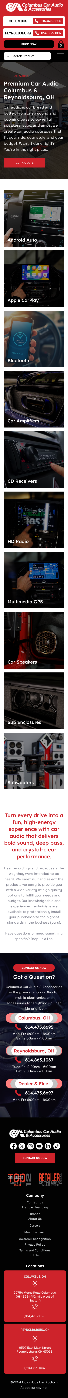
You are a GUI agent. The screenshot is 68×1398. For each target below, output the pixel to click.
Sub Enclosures (24, 722)
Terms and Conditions (34, 1250)
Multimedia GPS (25, 601)
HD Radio (18, 541)
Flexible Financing (35, 1207)
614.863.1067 (39, 1060)
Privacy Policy (35, 1245)
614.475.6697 (39, 1093)
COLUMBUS (18, 21)
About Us (35, 1219)
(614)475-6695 (35, 1316)
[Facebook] (13, 1146)
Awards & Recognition (35, 1239)
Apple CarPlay (23, 300)
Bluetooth (18, 360)
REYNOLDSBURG (18, 33)
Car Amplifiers (23, 421)
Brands (35, 1214)
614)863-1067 (36, 1368)
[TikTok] (56, 1146)
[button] (61, 44)
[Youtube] (39, 1146)
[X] (22, 1146)
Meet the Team (35, 1232)
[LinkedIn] (48, 1146)
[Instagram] (30, 1146)
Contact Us (35, 1202)
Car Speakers (22, 662)
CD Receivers (22, 481)
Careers (35, 1225)
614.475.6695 (39, 1027)
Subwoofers (21, 782)
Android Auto (22, 240)
